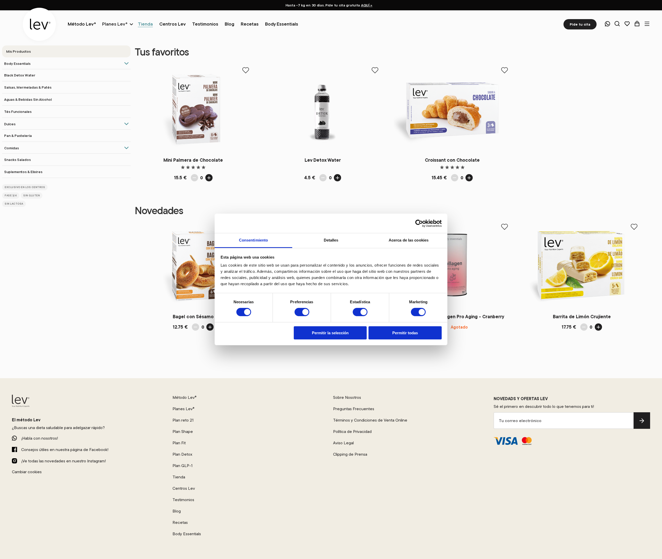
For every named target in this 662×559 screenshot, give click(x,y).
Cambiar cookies (27, 471)
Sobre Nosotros (347, 397)
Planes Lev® (114, 24)
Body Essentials (186, 533)
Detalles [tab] (331, 240)
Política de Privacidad (352, 431)
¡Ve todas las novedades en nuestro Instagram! (63, 460)
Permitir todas (405, 333)
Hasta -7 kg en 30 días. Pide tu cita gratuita (328, 5)
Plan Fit (179, 442)
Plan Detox (182, 454)
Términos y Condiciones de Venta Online (370, 420)
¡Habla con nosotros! (39, 438)
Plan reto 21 (182, 420)
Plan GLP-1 (182, 465)
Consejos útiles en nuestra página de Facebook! (64, 449)
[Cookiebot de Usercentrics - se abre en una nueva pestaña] (419, 223)
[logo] (39, 24)
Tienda (178, 476)
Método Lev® (184, 397)
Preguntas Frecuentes (353, 408)
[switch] (302, 312)
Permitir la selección (330, 333)
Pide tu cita (580, 24)
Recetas (180, 522)
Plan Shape (182, 431)
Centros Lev (183, 488)
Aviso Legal (343, 442)
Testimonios (183, 499)
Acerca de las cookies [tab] (408, 240)
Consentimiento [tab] (253, 240)
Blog (176, 511)
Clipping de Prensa (350, 454)
